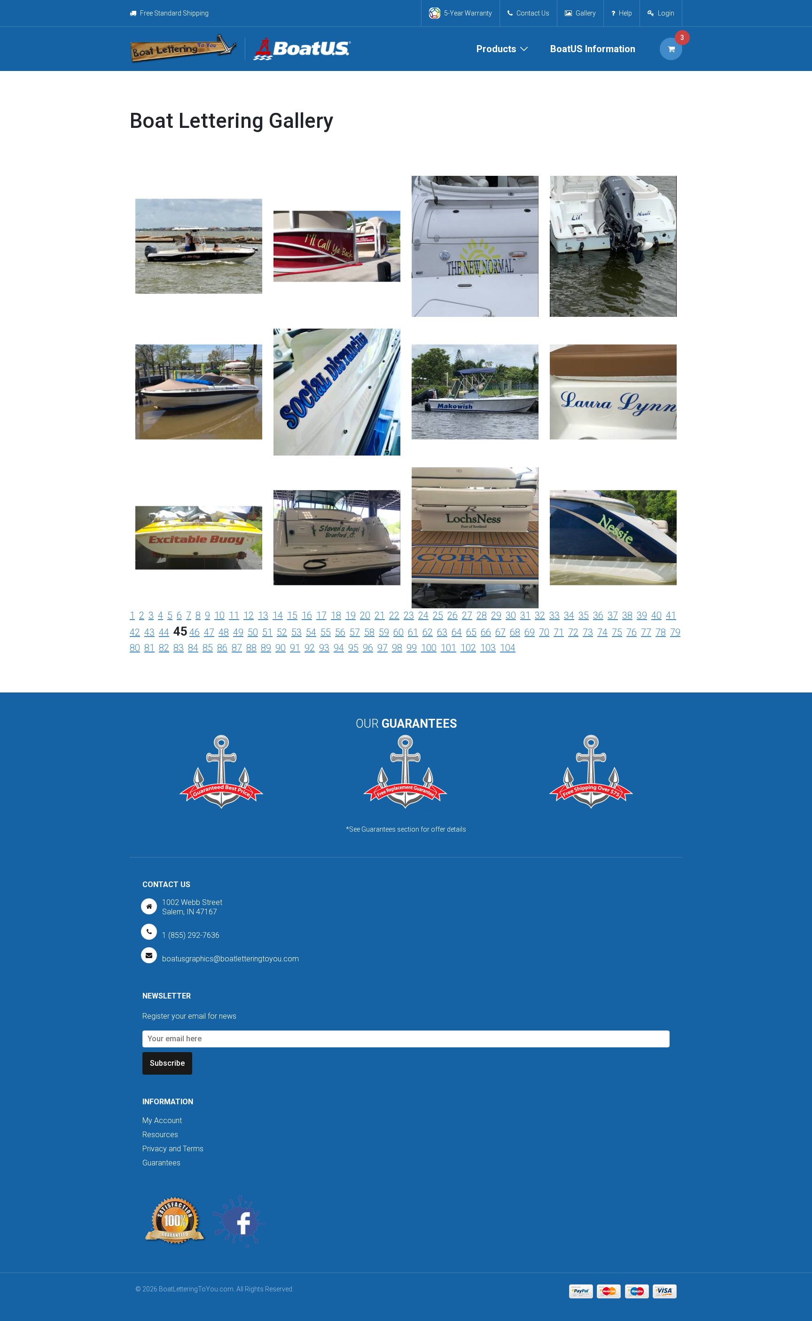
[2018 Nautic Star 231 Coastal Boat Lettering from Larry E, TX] (198, 222)
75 (617, 632)
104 (507, 647)
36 (598, 615)
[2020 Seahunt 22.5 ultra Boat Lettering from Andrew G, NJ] (613, 259)
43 (149, 632)
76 (631, 632)
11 (234, 615)
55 (325, 632)
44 (164, 632)
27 (467, 615)
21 (380, 615)
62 (427, 632)
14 (278, 615)
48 (224, 632)
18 (336, 615)
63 (442, 632)
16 (307, 615)
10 (219, 615)
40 (656, 615)
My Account (162, 1120)
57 (355, 632)
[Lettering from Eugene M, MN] (198, 498)
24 (423, 615)
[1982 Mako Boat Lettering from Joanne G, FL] (475, 368)
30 (511, 615)
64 (457, 632)
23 (409, 615)
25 (438, 615)
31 (525, 615)
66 (486, 632)
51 (267, 632)
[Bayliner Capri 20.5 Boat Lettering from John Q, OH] (198, 368)
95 (353, 647)
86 (222, 647)
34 (569, 615)
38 (627, 615)
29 (496, 615)
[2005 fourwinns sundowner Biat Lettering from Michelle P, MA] (475, 259)
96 (368, 647)
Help (625, 13)
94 (339, 647)
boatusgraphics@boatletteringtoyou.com (230, 958)
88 (251, 647)
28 (481, 615)
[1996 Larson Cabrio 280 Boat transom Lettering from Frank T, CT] (336, 513)
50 (253, 632)
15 (292, 615)
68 (515, 632)
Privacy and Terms (172, 1148)
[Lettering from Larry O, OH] (475, 551)
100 (429, 647)
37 (613, 615)
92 (309, 647)
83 (178, 647)
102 (468, 647)
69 (529, 632)
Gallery (586, 13)
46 (194, 632)
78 (661, 632)
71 (559, 632)
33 (554, 615)
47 (209, 632)
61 (413, 632)
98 (397, 647)
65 (471, 632)
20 (365, 615)
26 (452, 615)
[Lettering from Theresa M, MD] (336, 210)
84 (193, 647)
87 (237, 647)
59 (384, 632)
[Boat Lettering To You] (183, 49)
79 (675, 632)
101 (448, 647)
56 (340, 632)
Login (666, 13)
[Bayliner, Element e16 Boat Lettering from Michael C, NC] (336, 384)
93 (324, 647)
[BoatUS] (298, 49)
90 (280, 647)
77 (646, 632)
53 (296, 632)
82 (164, 647)
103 (488, 647)
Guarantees (161, 1162)
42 (135, 632)
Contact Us (532, 13)
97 (382, 647)
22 (394, 615)
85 (208, 647)
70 (544, 632)
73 (588, 632)
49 (238, 632)
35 (583, 615)
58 (369, 632)
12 (248, 615)
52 (282, 632)
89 (266, 647)
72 (573, 632)
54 (311, 632)
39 (642, 615)
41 (671, 615)
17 (321, 615)
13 (263, 615)
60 (398, 632)
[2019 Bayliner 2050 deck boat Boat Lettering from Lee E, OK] (613, 368)
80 (135, 647)
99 (411, 647)
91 (295, 647)
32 (540, 615)
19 (350, 615)
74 (602, 632)
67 (500, 632)
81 (149, 647)
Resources (160, 1134)
